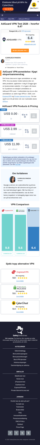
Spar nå (7, 9)
